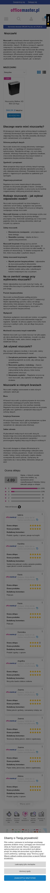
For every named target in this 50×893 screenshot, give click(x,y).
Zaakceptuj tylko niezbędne (25, 864)
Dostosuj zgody (25, 871)
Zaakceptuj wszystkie (25, 878)
